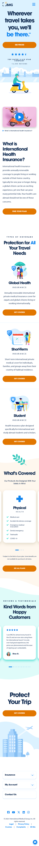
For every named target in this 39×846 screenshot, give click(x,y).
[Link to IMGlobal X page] (18, 812)
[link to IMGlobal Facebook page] (8, 812)
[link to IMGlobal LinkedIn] (24, 812)
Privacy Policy (23, 824)
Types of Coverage (20, 237)
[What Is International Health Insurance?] (19, 117)
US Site (32, 827)
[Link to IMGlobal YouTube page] (13, 812)
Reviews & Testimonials (19, 601)
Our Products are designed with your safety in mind (20, 482)
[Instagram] (28, 812)
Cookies (8, 827)
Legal (11, 824)
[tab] (10, 666)
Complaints (21, 827)
